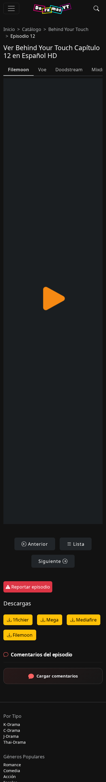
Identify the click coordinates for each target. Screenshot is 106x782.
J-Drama (11, 736)
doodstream (69, 69)
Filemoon (22, 635)
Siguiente (50, 561)
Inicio (9, 29)
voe (42, 69)
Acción (9, 776)
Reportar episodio (30, 587)
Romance (12, 764)
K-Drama (11, 724)
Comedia (11, 770)
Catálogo (31, 29)
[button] (96, 8)
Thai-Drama (14, 742)
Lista (78, 544)
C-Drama (11, 730)
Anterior (37, 544)
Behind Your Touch (68, 29)
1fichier (20, 620)
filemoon (18, 69)
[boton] (11, 8)
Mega (52, 620)
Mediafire (86, 620)
